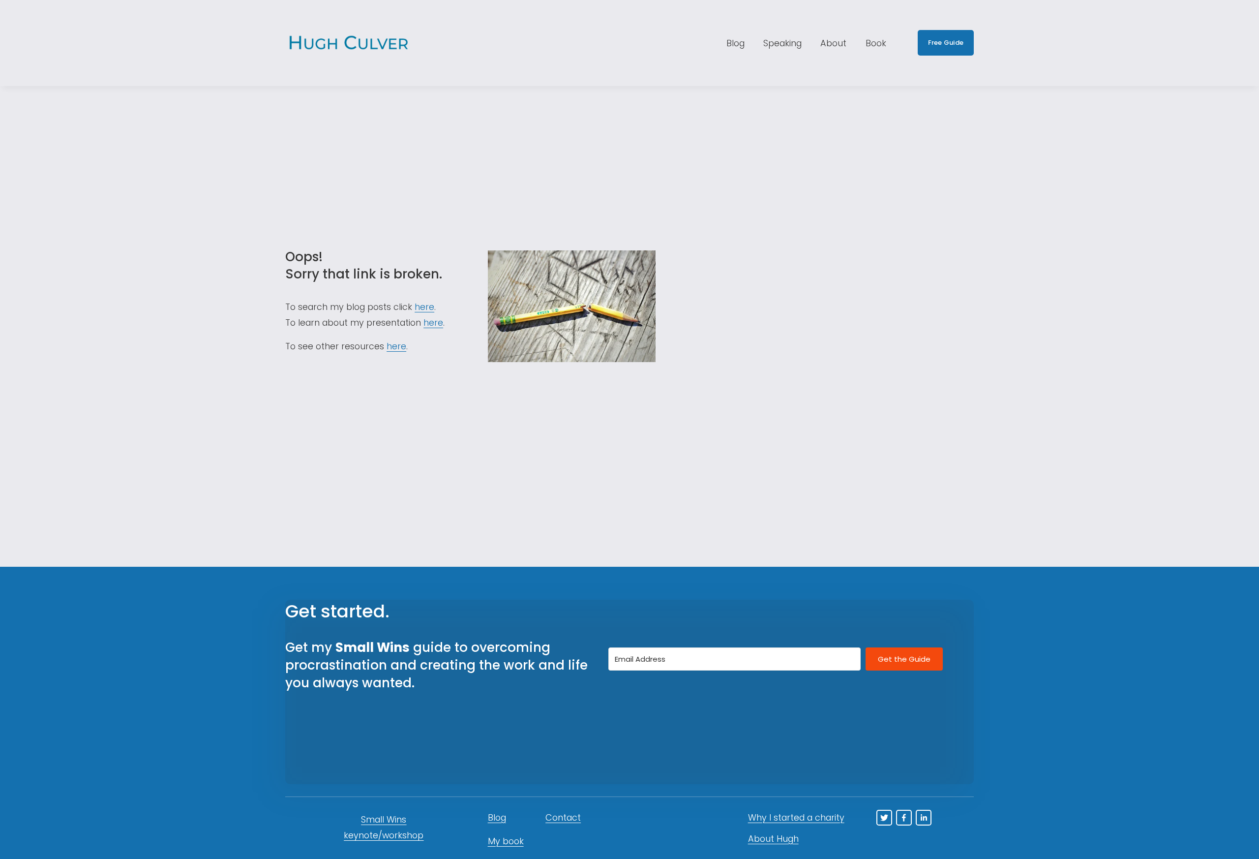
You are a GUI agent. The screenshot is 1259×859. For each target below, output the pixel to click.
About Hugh (773, 838)
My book (506, 841)
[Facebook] (904, 818)
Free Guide (946, 42)
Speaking (782, 43)
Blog (735, 43)
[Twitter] (884, 818)
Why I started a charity (796, 817)
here (424, 307)
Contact (563, 817)
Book (876, 43)
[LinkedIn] (923, 818)
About (833, 43)
